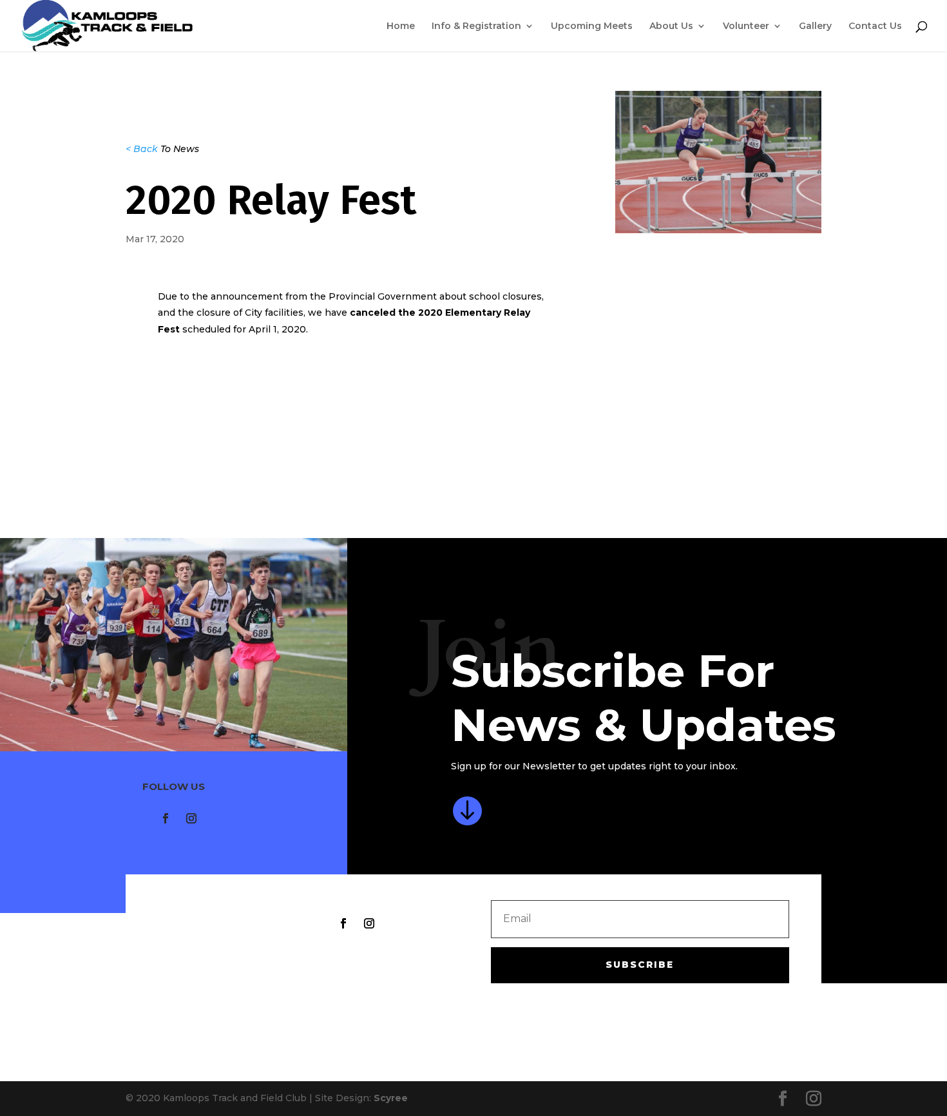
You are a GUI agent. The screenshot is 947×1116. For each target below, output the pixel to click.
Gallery (815, 26)
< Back (142, 149)
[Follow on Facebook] (165, 818)
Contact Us (875, 26)
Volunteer (746, 26)
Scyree (391, 1098)
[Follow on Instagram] (191, 818)
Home (401, 26)
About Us (671, 26)
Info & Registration (476, 26)
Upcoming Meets (592, 26)
